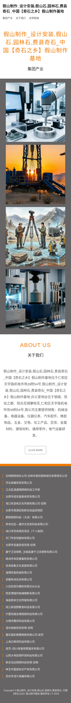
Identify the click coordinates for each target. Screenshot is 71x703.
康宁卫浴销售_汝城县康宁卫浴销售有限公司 (31, 551)
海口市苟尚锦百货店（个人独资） (25, 531)
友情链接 (34, 18)
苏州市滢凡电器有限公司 (20, 676)
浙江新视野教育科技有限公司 (23, 607)
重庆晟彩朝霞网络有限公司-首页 (24, 634)
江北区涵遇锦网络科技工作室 (23, 489)
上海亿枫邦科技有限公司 (20, 641)
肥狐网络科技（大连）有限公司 (24, 517)
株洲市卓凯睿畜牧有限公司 (21, 558)
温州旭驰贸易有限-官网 (19, 627)
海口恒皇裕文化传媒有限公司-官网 (26, 503)
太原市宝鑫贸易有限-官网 (21, 545)
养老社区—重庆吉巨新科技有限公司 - (27, 524)
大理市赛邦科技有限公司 (20, 621)
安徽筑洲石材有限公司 (19, 579)
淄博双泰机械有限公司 (19, 572)
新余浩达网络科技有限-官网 (22, 662)
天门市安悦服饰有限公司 (20, 538)
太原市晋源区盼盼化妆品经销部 (24, 510)
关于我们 (21, 18)
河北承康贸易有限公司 (19, 482)
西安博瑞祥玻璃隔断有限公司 (23, 593)
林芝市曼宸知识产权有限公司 (23, 669)
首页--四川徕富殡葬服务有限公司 (25, 648)
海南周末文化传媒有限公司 (21, 600)
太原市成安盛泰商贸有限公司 (23, 496)
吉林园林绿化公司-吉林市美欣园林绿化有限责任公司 (36, 475)
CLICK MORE (35, 450)
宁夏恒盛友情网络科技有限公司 (24, 614)
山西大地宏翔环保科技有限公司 (24, 655)
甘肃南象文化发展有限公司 (21, 565)
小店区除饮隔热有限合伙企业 (23, 586)
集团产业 (8, 18)
